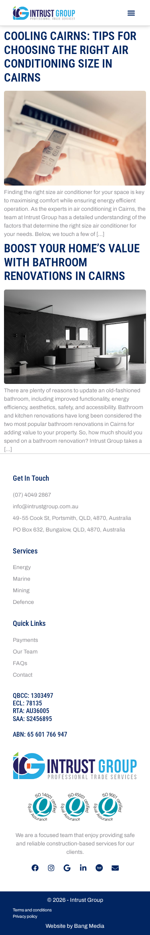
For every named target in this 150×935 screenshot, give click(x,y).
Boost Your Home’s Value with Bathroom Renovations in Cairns (72, 262)
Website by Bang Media (75, 926)
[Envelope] (115, 867)
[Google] (67, 867)
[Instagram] (51, 867)
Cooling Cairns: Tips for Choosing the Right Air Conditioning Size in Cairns (70, 56)
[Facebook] (35, 867)
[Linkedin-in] (83, 867)
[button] (131, 13)
